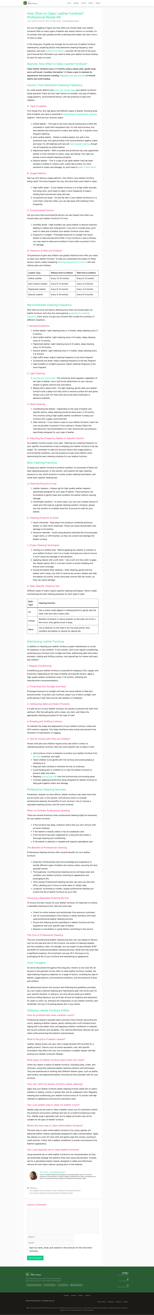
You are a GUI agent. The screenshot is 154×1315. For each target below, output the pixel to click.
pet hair (36, 756)
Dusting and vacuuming (44, 378)
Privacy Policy (101, 1302)
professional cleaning (55, 51)
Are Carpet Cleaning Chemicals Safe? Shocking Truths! (51, 1193)
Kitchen (91, 3)
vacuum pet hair (49, 776)
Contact (125, 1302)
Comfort (83, 3)
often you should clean (64, 90)
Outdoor (98, 3)
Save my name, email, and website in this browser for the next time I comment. (60, 1249)
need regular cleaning (80, 144)
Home (69, 3)
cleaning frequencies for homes (72, 262)
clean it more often (87, 167)
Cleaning (76, 3)
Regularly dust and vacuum (72, 75)
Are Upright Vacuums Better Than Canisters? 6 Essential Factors (55, 1191)
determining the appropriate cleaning (80, 114)
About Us (118, 1302)
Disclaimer (111, 1302)
